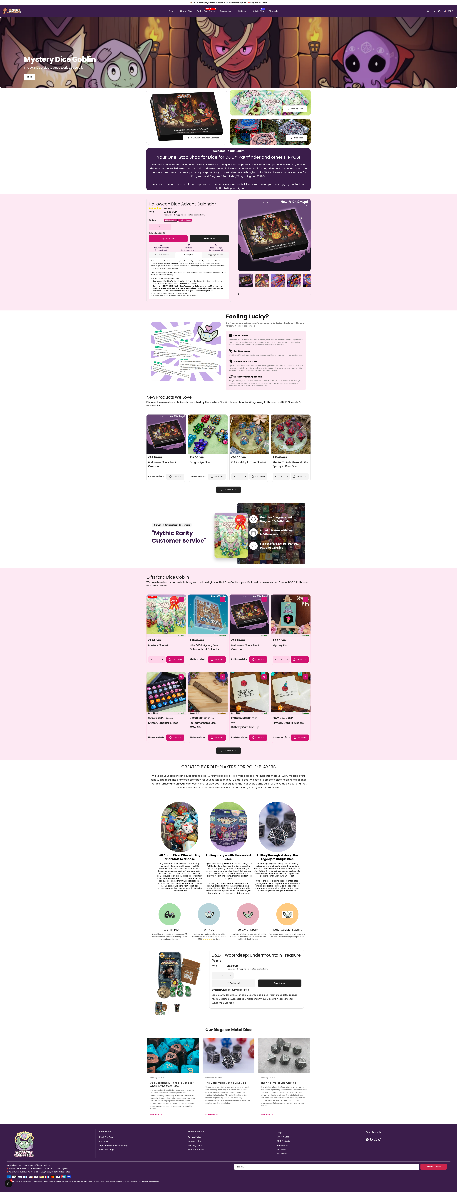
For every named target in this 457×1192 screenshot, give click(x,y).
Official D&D (258, 11)
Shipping (179, 215)
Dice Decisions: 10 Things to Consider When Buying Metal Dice (172, 1084)
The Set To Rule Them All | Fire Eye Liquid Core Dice (290, 464)
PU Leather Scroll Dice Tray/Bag (203, 724)
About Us (103, 1141)
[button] (245, 280)
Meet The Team (106, 1137)
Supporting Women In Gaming (113, 1145)
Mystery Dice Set (158, 645)
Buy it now (209, 238)
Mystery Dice (186, 11)
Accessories (225, 11)
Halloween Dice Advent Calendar (182, 204)
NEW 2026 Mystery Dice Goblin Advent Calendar (204, 647)
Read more (154, 1114)
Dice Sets (298, 138)
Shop (171, 11)
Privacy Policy (194, 1137)
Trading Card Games (206, 11)
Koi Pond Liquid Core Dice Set (248, 462)
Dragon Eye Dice (199, 462)
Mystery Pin (280, 645)
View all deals (230, 489)
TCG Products (283, 1141)
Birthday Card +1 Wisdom (288, 723)
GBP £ (449, 12)
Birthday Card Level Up (245, 727)
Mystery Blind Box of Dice (163, 723)
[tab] (265, 294)
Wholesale (273, 11)
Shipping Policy (195, 1145)
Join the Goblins (433, 1166)
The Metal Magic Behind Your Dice (225, 1083)
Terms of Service (196, 1149)
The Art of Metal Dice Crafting (278, 1083)
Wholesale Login (106, 1149)
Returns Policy (194, 1141)
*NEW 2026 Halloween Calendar (205, 138)
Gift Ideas (242, 11)
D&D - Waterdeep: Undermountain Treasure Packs (256, 958)
